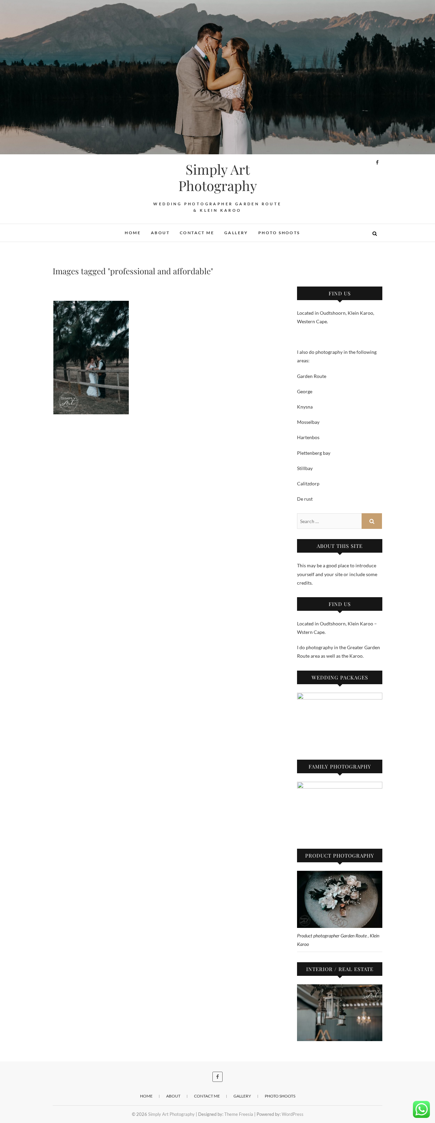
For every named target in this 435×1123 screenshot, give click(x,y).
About (160, 232)
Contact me (197, 232)
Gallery (236, 232)
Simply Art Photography (217, 177)
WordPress (292, 1114)
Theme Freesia (238, 1114)
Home (133, 232)
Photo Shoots (279, 232)
